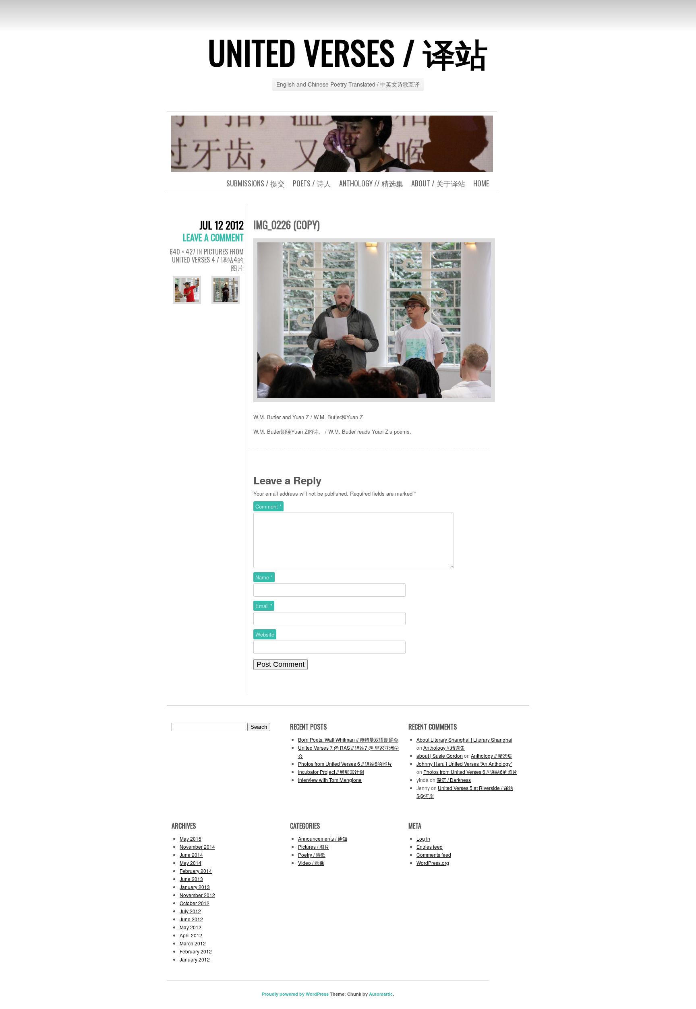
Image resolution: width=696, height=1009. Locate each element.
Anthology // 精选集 (371, 183)
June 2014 (191, 854)
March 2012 (193, 943)
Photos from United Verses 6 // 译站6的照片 (345, 763)
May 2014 (190, 862)
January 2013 (195, 886)
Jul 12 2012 (221, 224)
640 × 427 (182, 251)
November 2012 (197, 894)
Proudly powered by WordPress (295, 994)
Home (481, 183)
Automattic (381, 994)
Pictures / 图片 (313, 846)
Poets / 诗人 (312, 183)
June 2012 (191, 919)
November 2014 (197, 846)
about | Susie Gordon (439, 755)
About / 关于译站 (438, 183)
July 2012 (190, 911)
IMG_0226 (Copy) (286, 224)
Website (264, 634)
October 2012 (194, 902)
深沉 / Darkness (454, 779)
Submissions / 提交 (255, 183)
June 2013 (191, 878)
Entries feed (429, 846)
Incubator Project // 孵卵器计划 (331, 771)
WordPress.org (432, 862)
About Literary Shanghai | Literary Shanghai (464, 739)
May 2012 (190, 927)
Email (263, 606)
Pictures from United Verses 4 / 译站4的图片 (208, 260)
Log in (423, 838)
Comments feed (433, 854)
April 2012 (191, 935)
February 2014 (196, 870)
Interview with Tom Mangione (330, 779)
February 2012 (196, 951)
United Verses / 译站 (348, 52)
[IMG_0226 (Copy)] (374, 402)
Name (264, 577)
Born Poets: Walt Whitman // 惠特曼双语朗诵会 (348, 739)
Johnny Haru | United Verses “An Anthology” (464, 763)
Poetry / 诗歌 (311, 854)
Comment (268, 506)
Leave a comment (213, 237)
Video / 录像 (311, 862)
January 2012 (195, 959)
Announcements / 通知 (322, 838)
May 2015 (190, 838)
